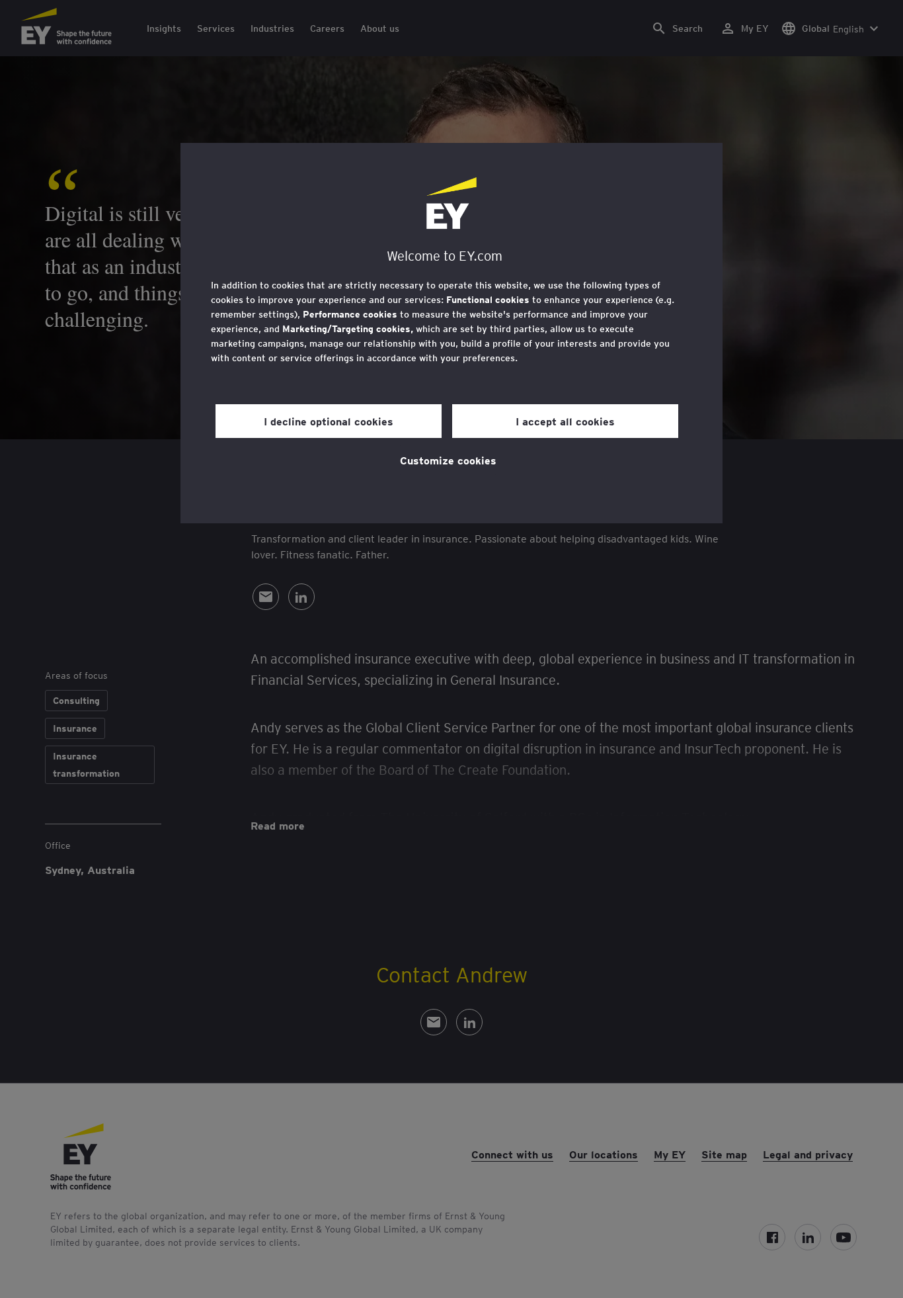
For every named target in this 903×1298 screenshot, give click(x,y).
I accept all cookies (565, 420)
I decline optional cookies (328, 420)
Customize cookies (448, 460)
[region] (451, 333)
